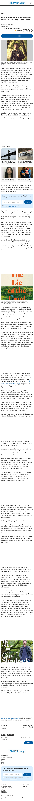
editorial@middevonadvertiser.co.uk (13, 798)
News (2, 13)
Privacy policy (4, 761)
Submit (28, 202)
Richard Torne (5, 24)
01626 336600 (9, 795)
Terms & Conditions (6, 757)
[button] (3, 3)
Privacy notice (12, 206)
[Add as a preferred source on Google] (18, 31)
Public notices (5, 764)
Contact (3, 759)
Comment (29, 742)
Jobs (2, 762)
